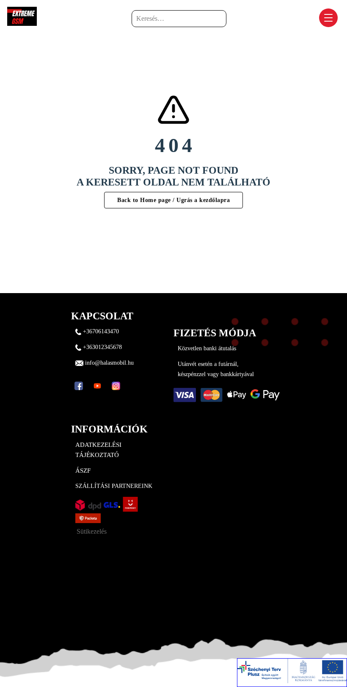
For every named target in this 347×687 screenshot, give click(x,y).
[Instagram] (116, 385)
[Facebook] (78, 385)
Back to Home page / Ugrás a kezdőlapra (173, 200)
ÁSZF (83, 470)
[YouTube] (97, 385)
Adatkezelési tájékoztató (98, 449)
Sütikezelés (92, 531)
